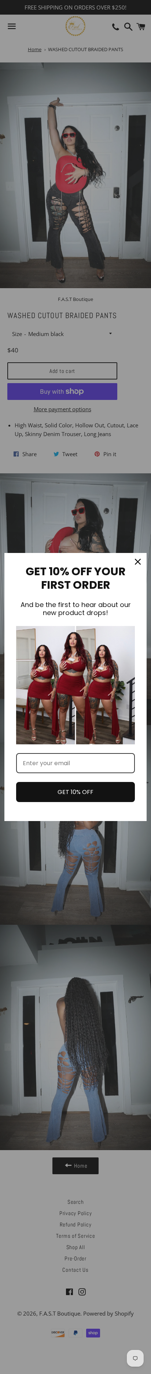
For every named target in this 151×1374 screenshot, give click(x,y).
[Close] (138, 561)
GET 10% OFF (75, 792)
